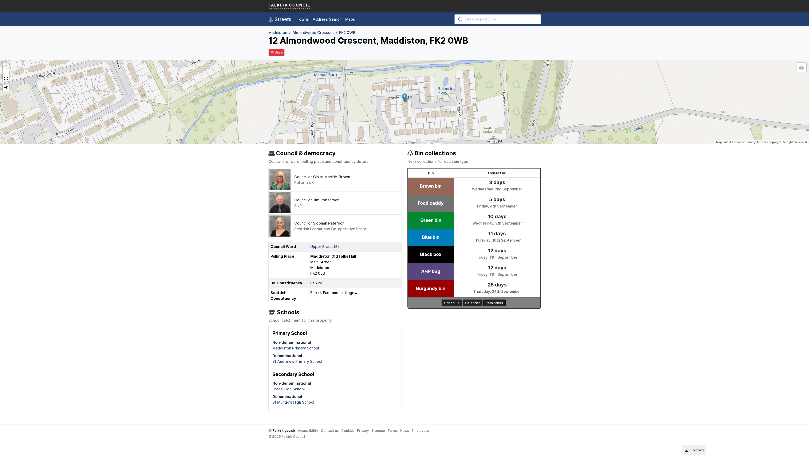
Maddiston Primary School (295, 348)
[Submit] (460, 19)
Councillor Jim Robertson (316, 200)
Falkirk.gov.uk (283, 431)
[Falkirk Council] (289, 6)
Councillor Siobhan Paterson (319, 223)
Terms (393, 431)
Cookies (347, 431)
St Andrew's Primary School (297, 361)
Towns (303, 19)
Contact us (330, 431)
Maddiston (277, 32)
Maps (350, 19)
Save (278, 52)
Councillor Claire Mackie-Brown (322, 177)
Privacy (363, 431)
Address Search (327, 19)
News (404, 431)
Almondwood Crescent (313, 32)
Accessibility (308, 431)
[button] (404, 97)
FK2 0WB (347, 32)
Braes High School (288, 389)
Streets (282, 19)
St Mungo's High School (293, 402)
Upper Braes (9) (324, 246)
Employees (420, 431)
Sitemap (378, 431)
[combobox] (497, 19)
